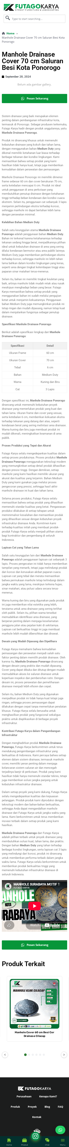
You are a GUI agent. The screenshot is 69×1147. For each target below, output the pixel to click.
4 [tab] (36, 1055)
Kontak (36, 1117)
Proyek (32, 1106)
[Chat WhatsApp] (60, 1130)
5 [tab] (40, 1055)
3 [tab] (33, 1055)
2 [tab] (29, 1055)
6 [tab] (44, 1055)
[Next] (64, 1055)
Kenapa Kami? (48, 1096)
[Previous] (5, 1055)
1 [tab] (25, 1054)
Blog (47, 1106)
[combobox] (34, 19)
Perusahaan (24, 1096)
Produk (15, 1106)
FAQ (60, 1106)
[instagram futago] (4, 1142)
